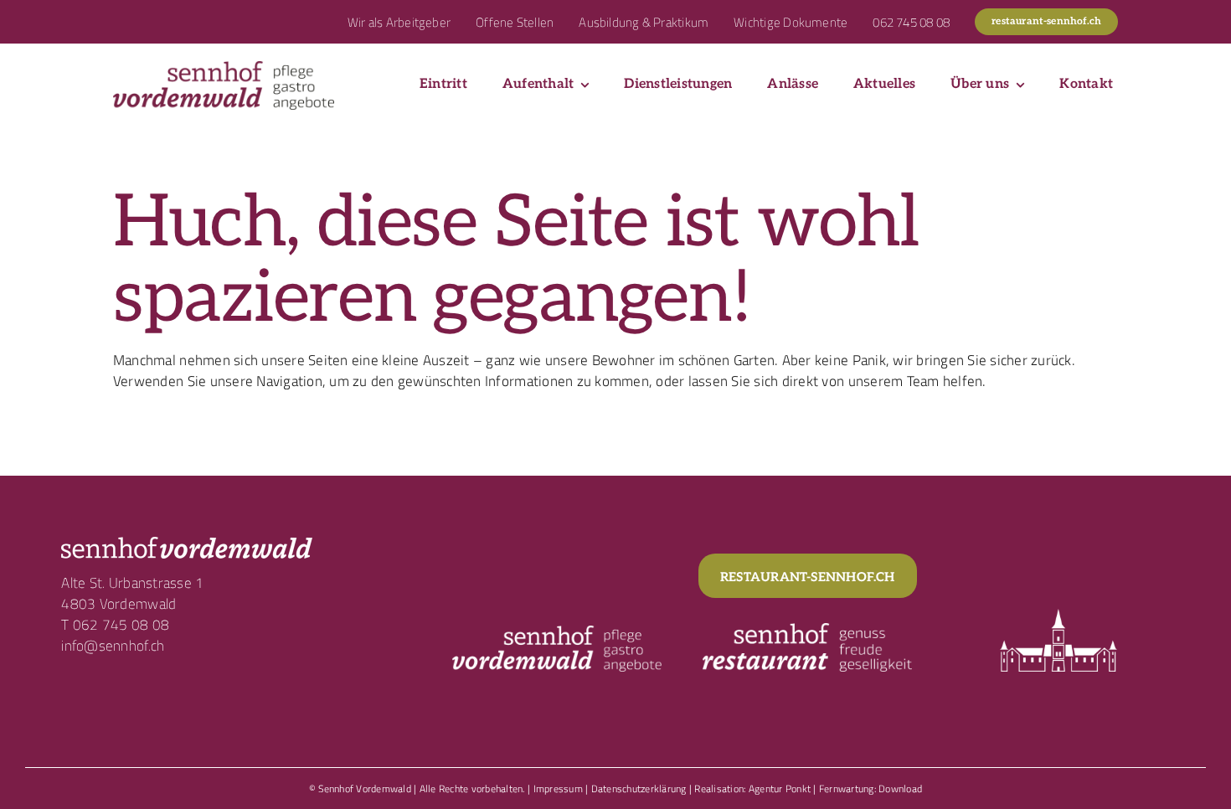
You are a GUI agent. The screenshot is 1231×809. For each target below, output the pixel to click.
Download (900, 788)
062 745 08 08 (121, 625)
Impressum (558, 788)
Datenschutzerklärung (639, 788)
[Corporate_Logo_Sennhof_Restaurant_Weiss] (807, 630)
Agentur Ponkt (780, 788)
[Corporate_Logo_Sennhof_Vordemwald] (223, 68)
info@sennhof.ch (112, 646)
